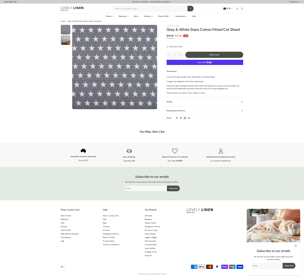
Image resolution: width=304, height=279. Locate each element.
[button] (153, 8)
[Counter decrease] (169, 55)
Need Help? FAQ (10, 2)
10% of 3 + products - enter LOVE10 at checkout (151, 2)
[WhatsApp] (185, 118)
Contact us (294, 2)
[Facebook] (177, 118)
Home (63, 21)
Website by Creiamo (159, 274)
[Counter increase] (180, 55)
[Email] (189, 118)
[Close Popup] (295, 246)
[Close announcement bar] (301, 2)
